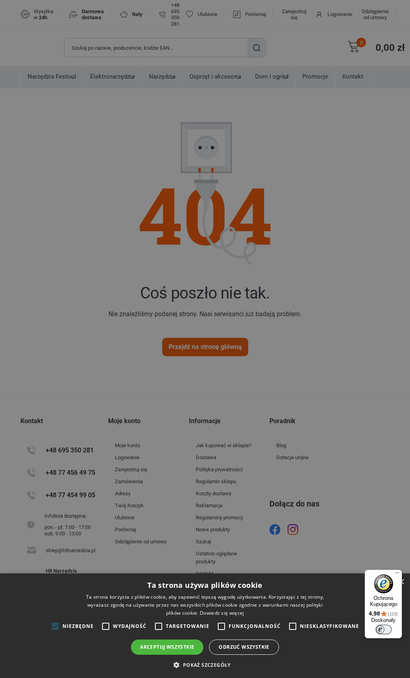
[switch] (384, 629)
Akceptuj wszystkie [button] (167, 647)
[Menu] (397, 574)
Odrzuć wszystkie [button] (244, 647)
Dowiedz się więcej (222, 612)
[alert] (205, 339)
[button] (204, 664)
